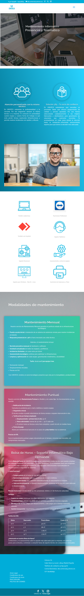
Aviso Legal (14, 573)
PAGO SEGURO (15, 579)
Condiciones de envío (17, 577)
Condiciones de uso (16, 575)
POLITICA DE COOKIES (17, 581)
